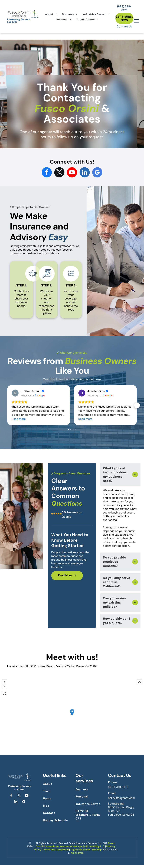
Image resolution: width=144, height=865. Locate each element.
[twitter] (59, 172)
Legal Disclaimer (80, 849)
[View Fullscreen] (4, 693)
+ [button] (4, 681)
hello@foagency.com (121, 798)
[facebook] (47, 172)
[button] (7, 405)
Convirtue (77, 852)
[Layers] (139, 681)
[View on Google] (15, 393)
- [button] (4, 686)
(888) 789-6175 (118, 787)
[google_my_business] (97, 172)
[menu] (136, 20)
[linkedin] (85, 172)
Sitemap (97, 849)
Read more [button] (19, 419)
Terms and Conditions (56, 849)
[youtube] (72, 172)
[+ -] (72, 716)
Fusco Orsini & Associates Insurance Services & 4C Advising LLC (75, 845)
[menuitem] (50, 14)
